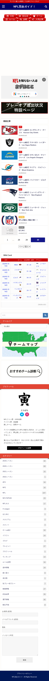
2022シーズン (24, 477)
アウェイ (38, 260)
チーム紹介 (24, 530)
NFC (24, 487)
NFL (24, 493)
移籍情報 (24, 589)
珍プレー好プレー (24, 583)
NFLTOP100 (24, 498)
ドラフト (24, 535)
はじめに (22, 230)
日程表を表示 (42, 304)
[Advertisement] (24, 49)
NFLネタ (24, 503)
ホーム (20, 260)
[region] (24, 87)
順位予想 (24, 605)
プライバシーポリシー (24, 673)
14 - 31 (29, 297)
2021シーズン (24, 471)
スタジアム (24, 519)
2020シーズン (24, 466)
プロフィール (24, 551)
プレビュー (24, 546)
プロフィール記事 (24, 448)
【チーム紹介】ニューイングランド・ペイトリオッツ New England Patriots (32, 195)
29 (27, 240)
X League (24, 509)
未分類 (24, 578)
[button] (24, 87)
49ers (16, 265)
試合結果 (24, 594)
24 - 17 (29, 290)
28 (19, 240)
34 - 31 (29, 277)
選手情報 (24, 599)
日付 (6, 260)
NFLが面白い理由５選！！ (28, 220)
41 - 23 (29, 265)
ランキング (24, 557)
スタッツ (24, 525)
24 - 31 (29, 284)
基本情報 (24, 567)
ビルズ (15, 277)
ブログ (24, 541)
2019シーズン (24, 461)
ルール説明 (24, 562)
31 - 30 (29, 271)
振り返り (24, 573)
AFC (24, 482)
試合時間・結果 (29, 260)
